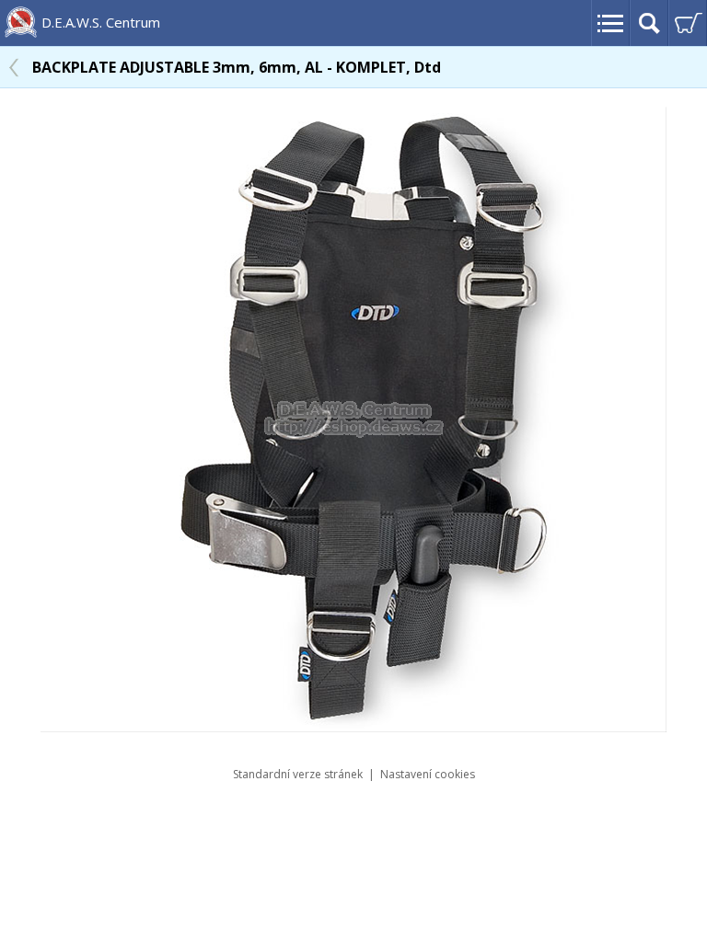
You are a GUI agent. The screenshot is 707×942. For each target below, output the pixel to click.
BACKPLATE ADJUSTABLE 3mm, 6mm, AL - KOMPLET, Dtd (236, 67)
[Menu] (610, 23)
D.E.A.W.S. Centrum (100, 22)
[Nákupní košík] (687, 23)
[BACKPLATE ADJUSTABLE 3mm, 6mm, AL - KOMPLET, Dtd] (353, 727)
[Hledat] (649, 23)
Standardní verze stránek (298, 774)
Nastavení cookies (427, 774)
